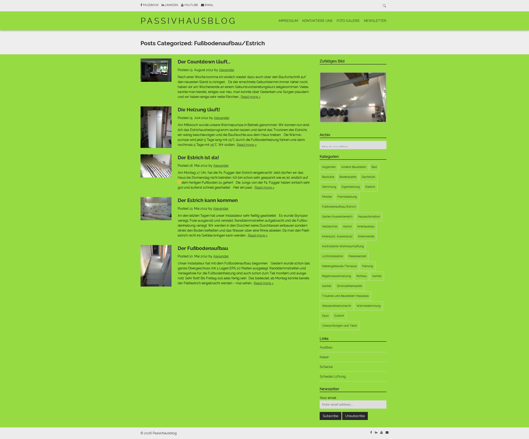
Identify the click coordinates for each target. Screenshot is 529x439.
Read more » (251, 97)
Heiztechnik (329, 226)
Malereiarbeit (357, 256)
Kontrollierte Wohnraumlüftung (343, 246)
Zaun (325, 315)
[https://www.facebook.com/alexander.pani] (371, 432)
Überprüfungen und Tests (339, 325)
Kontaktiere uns (317, 21)
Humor (347, 226)
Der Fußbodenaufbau (203, 248)
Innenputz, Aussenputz (337, 236)
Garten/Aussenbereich (337, 216)
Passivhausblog (189, 21)
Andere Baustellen (353, 167)
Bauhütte (328, 176)
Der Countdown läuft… (204, 62)
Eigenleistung (351, 186)
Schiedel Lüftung (333, 376)
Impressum (288, 21)
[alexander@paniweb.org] (387, 432)
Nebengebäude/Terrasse (339, 266)
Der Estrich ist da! (198, 158)
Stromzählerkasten (349, 286)
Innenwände (366, 236)
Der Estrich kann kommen (208, 200)
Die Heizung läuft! (199, 110)
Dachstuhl (368, 176)
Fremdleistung (347, 196)
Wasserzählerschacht (336, 305)
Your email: (328, 398)
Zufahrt (339, 315)
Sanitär (377, 276)
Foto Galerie (348, 21)
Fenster (327, 196)
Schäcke (326, 367)
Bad (374, 167)
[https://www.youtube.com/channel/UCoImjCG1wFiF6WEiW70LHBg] (381, 432)
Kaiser (324, 357)
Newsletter (375, 21)
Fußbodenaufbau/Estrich (339, 206)
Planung (367, 266)
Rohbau (361, 276)
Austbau (326, 347)
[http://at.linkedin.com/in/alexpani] (376, 432)
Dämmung (329, 186)
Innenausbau (365, 226)
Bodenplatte (348, 176)
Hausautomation (369, 216)
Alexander (226, 70)
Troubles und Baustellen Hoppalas (345, 295)
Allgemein (329, 167)
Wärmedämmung (368, 305)
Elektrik (370, 186)
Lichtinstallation (332, 256)
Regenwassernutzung (336, 276)
